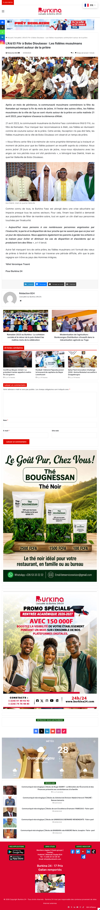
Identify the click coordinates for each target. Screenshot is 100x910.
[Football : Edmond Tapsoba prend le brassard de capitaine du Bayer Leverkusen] (50, 359)
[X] (2, 27)
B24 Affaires (91, 907)
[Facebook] (2, 22)
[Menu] (3, 12)
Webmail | (49, 855)
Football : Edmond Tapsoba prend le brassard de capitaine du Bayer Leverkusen (50, 372)
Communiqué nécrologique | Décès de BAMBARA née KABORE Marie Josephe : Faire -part (58, 830)
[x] (78, 853)
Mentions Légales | (44, 850)
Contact (50, 852)
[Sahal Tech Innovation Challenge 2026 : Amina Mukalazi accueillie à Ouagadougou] (82, 359)
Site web (55, 431)
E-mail (6, 431)
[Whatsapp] (2, 32)
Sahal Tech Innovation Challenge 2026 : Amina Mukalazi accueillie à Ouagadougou (82, 372)
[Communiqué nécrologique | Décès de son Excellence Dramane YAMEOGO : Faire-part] (10, 812)
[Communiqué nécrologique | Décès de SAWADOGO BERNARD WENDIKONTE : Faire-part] (10, 822)
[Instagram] (2, 41)
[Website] (20, 300)
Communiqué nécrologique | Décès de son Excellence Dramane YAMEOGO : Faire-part (58, 809)
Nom (5, 420)
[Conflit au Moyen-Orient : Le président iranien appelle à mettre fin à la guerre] (17, 359)
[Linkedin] (2, 37)
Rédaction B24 (12, 53)
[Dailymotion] (83, 858)
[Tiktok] (93, 853)
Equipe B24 (57, 855)
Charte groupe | (57, 850)
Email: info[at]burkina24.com (50, 859)
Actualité (17, 38)
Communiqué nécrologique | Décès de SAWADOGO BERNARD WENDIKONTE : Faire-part (57, 819)
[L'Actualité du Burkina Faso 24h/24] (50, 11)
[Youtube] (83, 853)
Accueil (10, 38)
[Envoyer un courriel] (19, 53)
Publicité (41, 855)
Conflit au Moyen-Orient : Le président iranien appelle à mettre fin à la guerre (17, 372)
